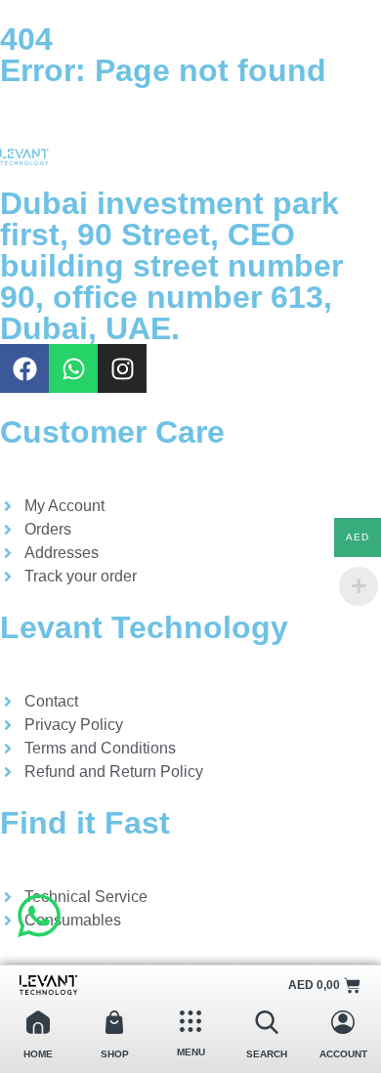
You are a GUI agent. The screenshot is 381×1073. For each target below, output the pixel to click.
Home (38, 1054)
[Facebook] (24, 368)
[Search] (266, 1022)
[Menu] (190, 1021)
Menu (191, 1052)
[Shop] (114, 1022)
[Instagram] (122, 368)
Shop (115, 1054)
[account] (343, 1022)
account (343, 1054)
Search (266, 1054)
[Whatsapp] (73, 368)
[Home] (38, 1022)
